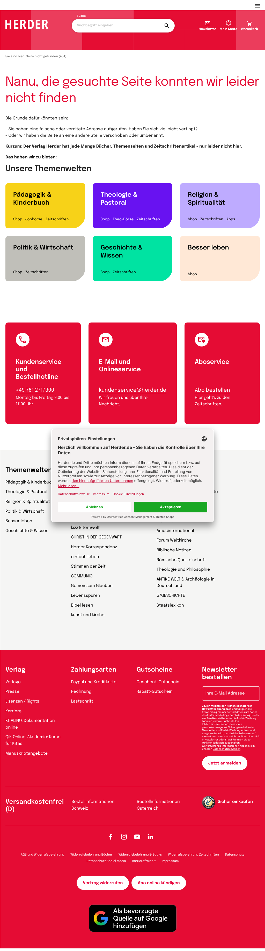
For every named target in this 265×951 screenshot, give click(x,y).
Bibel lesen (82, 605)
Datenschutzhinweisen (226, 749)
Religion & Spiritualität (206, 199)
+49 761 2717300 (35, 390)
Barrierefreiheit (144, 861)
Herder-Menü (260, 5)
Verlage (13, 682)
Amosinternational (175, 531)
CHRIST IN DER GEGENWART (96, 537)
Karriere (13, 711)
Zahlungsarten (93, 670)
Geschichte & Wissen (122, 252)
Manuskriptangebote (26, 753)
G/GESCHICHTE (171, 595)
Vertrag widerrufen (103, 883)
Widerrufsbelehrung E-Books (140, 854)
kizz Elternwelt (85, 528)
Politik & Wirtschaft (43, 248)
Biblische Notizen (174, 550)
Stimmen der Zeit (88, 566)
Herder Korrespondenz (94, 547)
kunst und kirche (87, 615)
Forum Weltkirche (174, 540)
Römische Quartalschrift (181, 560)
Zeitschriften (57, 219)
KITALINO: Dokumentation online (30, 724)
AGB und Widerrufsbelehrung (42, 854)
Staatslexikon (170, 605)
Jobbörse (33, 219)
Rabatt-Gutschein (155, 691)
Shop (17, 219)
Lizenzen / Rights (22, 701)
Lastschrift (82, 701)
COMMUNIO (82, 576)
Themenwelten (28, 470)
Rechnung (81, 691)
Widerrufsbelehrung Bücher (91, 854)
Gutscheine (155, 670)
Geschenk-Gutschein (158, 682)
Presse (12, 691)
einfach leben (85, 557)
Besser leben (208, 248)
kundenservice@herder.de (132, 390)
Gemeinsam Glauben (92, 586)
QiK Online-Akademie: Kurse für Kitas (33, 740)
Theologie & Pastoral (119, 199)
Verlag (15, 670)
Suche (81, 16)
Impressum (170, 861)
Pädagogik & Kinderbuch (32, 199)
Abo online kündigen (159, 883)
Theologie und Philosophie (183, 569)
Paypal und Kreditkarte (93, 682)
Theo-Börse (123, 219)
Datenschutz (235, 854)
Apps (230, 219)
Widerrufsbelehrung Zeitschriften (193, 854)
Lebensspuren (85, 595)
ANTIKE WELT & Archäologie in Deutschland (186, 582)
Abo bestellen (212, 390)
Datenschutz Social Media (106, 861)
